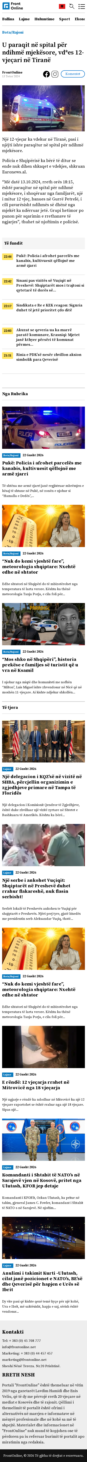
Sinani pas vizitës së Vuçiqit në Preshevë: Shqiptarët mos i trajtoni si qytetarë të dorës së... (50, 285)
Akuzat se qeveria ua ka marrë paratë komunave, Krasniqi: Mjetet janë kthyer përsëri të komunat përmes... (48, 337)
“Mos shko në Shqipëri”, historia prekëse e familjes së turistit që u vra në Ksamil (40, 665)
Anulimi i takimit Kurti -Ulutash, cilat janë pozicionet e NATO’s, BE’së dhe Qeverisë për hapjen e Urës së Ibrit (42, 1281)
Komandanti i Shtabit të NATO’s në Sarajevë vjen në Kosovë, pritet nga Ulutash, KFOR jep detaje (41, 1180)
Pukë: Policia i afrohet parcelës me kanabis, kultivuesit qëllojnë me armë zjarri (47, 260)
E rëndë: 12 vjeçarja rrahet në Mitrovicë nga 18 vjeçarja (35, 1085)
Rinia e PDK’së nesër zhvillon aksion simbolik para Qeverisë (49, 357)
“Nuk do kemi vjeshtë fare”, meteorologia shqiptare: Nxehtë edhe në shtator (38, 566)
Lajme (24, 19)
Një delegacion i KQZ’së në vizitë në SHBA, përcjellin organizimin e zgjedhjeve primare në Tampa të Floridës (42, 785)
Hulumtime (44, 19)
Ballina (8, 19)
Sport (64, 19)
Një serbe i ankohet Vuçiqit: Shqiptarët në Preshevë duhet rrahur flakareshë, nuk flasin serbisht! (36, 889)
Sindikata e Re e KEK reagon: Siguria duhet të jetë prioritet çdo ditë (49, 308)
